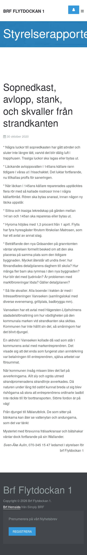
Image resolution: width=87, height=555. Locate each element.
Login (73, 10)
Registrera (22, 531)
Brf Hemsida (11, 507)
